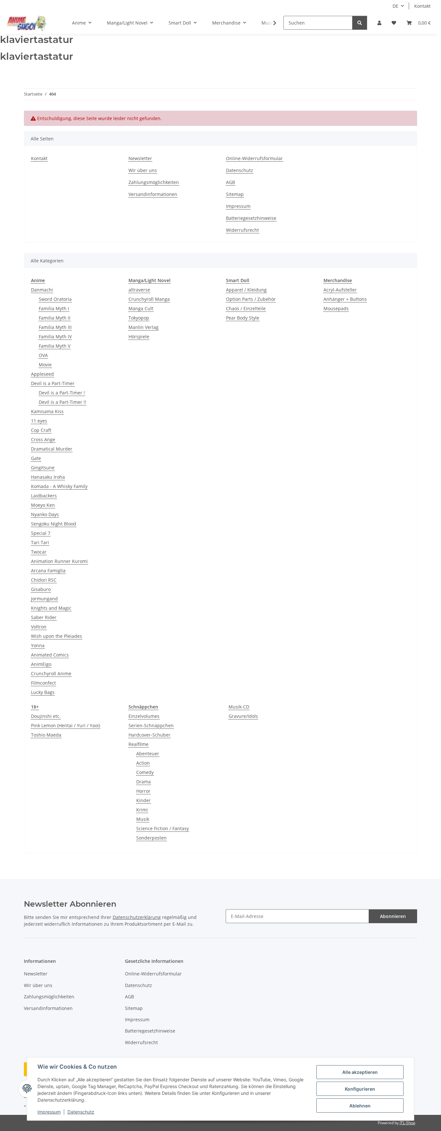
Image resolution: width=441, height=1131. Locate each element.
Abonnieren (393, 916)
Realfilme (138, 744)
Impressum (49, 1112)
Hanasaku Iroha (48, 477)
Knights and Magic (51, 608)
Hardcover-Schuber (149, 735)
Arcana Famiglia (48, 570)
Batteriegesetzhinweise (251, 218)
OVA (43, 355)
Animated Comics (50, 655)
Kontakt (422, 6)
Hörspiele (138, 336)
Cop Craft (41, 430)
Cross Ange (43, 439)
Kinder (143, 800)
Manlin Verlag (143, 327)
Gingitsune (43, 467)
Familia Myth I (54, 308)
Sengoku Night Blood (53, 524)
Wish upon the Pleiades (56, 636)
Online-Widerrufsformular (254, 158)
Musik (142, 819)
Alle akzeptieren (360, 1072)
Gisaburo (41, 589)
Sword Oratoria (55, 299)
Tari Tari (40, 542)
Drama (143, 782)
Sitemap (235, 194)
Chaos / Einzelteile (246, 308)
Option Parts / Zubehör (251, 299)
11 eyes (39, 421)
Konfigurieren (360, 1089)
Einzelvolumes (143, 716)
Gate (36, 458)
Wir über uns (142, 170)
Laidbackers (44, 496)
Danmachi (42, 290)
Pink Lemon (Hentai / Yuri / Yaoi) (65, 725)
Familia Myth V (54, 346)
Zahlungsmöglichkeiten (153, 182)
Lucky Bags (43, 692)
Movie (45, 365)
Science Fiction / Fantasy (162, 828)
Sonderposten (151, 838)
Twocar (38, 552)
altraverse (139, 290)
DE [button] (395, 6)
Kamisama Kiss (47, 411)
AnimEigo (41, 664)
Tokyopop (138, 318)
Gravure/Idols (243, 716)
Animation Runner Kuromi (59, 561)
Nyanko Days (45, 514)
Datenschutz (80, 1112)
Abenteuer (147, 753)
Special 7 (40, 533)
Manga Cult (140, 308)
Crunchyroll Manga (149, 299)
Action (143, 763)
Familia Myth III (55, 327)
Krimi (142, 810)
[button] (379, 23)
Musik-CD (239, 707)
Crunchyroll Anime (51, 673)
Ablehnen (360, 1105)
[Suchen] (359, 23)
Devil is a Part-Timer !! (62, 402)
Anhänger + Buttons (345, 299)
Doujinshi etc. (46, 716)
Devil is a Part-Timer (53, 383)
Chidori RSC (43, 580)
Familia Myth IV (55, 336)
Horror (143, 791)
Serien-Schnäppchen (151, 725)
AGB (230, 182)
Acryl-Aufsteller (340, 290)
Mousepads (336, 308)
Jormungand (44, 599)
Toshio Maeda (46, 735)
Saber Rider (43, 617)
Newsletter (140, 158)
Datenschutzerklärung (137, 917)
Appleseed (42, 374)
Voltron (38, 627)
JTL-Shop (407, 1123)
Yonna (38, 645)
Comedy (145, 772)
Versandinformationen (152, 194)
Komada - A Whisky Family (59, 486)
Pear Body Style (242, 318)
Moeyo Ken (43, 505)
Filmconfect (43, 683)
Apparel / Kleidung (246, 290)
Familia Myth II (54, 318)
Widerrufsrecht (242, 230)
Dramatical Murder (51, 449)
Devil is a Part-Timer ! (62, 393)
